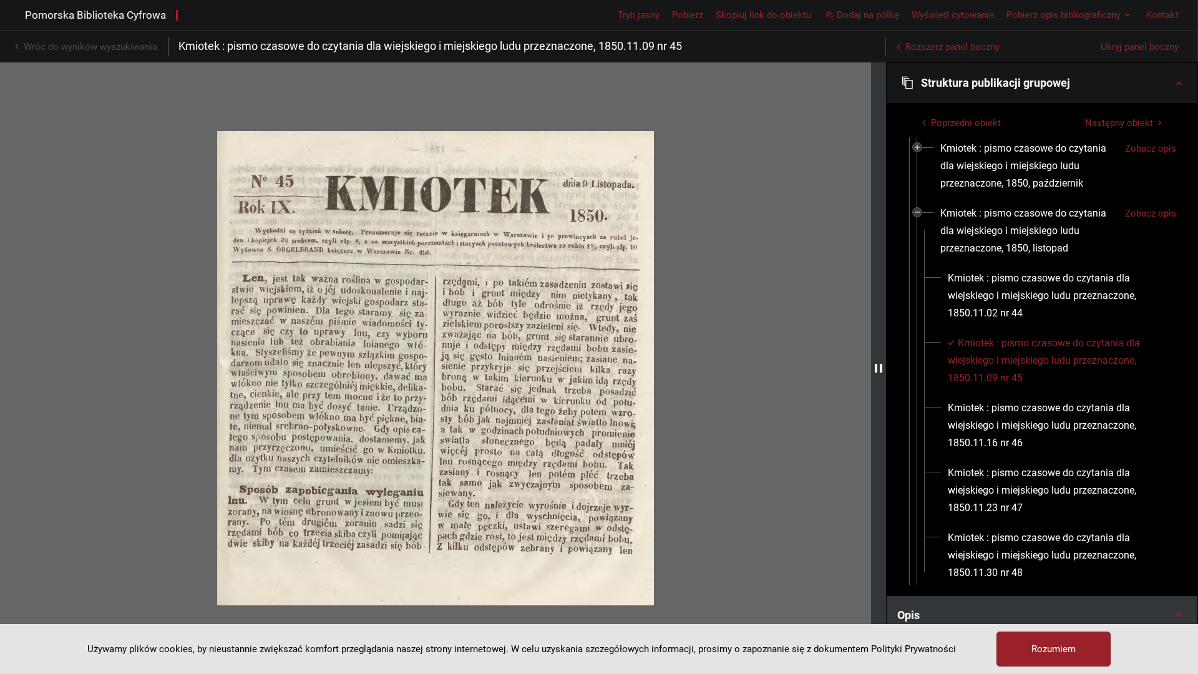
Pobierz (687, 15)
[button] (1042, 83)
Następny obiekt (1119, 123)
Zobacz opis (1150, 148)
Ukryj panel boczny (1140, 46)
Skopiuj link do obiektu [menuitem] (763, 15)
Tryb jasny (639, 15)
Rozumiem (1053, 649)
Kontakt (1162, 15)
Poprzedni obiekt (966, 123)
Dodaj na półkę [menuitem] (868, 15)
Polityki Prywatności (913, 649)
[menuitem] (1027, 166)
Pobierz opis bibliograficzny (1063, 15)
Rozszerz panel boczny (952, 46)
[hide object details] (878, 368)
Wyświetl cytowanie (953, 15)
